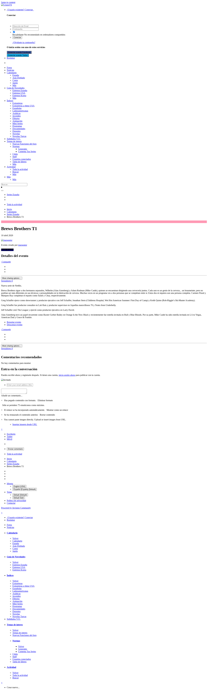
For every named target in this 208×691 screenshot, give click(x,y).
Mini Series (17, 123)
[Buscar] (2, 190)
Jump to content (8, 2)
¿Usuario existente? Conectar (20, 9)
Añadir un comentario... (11, 395)
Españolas (17, 108)
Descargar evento (14, 324)
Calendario (12, 72)
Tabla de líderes (19, 161)
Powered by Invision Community (16, 508)
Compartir (6, 262)
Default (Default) (20, 495)
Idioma (10, 483)
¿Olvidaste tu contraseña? (23, 42)
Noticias (10, 70)
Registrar (11, 58)
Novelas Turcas (19, 136)
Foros (9, 67)
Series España (7, 250)
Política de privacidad (16, 500)
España (15, 75)
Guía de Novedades (15, 88)
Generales (22, 149)
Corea (15, 80)
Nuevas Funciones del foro (24, 144)
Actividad (11, 167)
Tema (9, 492)
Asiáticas (16, 113)
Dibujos (16, 118)
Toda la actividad (20, 169)
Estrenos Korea (19, 95)
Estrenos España (19, 90)
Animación (17, 121)
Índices (10, 100)
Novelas (16, 133)
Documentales (18, 128)
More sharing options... (11, 278)
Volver (15, 538)
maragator (22, 245)
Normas (16, 146)
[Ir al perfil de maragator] (6, 240)
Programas (17, 126)
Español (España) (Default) (25, 489)
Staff (14, 156)
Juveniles (16, 116)
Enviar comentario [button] (15, 449)
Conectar (17, 37)
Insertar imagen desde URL (24, 424)
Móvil (9, 439)
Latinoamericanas (20, 111)
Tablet (9, 436)
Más (14, 85)
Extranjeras (17, 103)
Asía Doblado (18, 78)
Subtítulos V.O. (14, 139)
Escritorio (11, 434)
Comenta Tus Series (27, 151)
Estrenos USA (18, 93)
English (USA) (19, 486)
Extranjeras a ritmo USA (23, 106)
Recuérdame (18, 34)
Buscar (15, 172)
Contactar (11, 503)
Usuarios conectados (21, 159)
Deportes (16, 131)
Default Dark (19, 498)
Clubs (15, 154)
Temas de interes (14, 141)
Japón (15, 83)
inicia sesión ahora (67, 375)
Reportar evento (14, 322)
